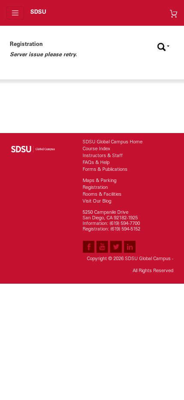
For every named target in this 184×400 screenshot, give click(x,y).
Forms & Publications (105, 169)
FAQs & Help (96, 163)
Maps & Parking (99, 181)
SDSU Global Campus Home (112, 142)
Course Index (96, 149)
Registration (95, 187)
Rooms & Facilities (102, 194)
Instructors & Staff (103, 156)
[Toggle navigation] (15, 12)
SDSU (38, 12)
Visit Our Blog (97, 201)
